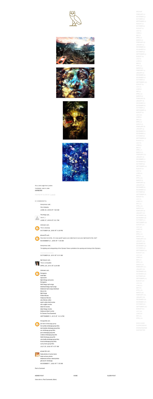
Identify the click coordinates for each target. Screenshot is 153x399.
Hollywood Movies (45, 298)
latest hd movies (45, 307)
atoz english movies (46, 304)
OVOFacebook (141, 325)
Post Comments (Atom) (50, 379)
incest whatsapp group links (48, 341)
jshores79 (43, 235)
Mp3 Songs (43, 293)
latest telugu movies (46, 309)
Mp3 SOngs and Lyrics (47, 280)
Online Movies (44, 295)
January (139, 45)
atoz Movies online (45, 300)
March (138, 40)
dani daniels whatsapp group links (50, 328)
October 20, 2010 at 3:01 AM (51, 255)
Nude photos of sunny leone (48, 354)
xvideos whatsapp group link (48, 335)
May (137, 35)
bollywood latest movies (47, 311)
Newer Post (39, 375)
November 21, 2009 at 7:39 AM (52, 241)
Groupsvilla (43, 321)
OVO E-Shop (140, 323)
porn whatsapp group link (47, 332)
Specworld (43, 278)
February (139, 14)
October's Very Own (10, 15)
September (140, 21)
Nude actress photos (46, 356)
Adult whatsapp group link (47, 337)
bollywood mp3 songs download (49, 289)
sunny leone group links (47, 344)
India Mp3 (43, 275)
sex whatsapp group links (47, 330)
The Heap (43, 215)
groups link (43, 351)
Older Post (111, 375)
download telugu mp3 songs (48, 287)
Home (75, 375)
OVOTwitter (140, 330)
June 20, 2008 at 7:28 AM (49, 210)
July (137, 31)
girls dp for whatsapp (46, 361)
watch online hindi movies (47, 302)
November (140, 17)
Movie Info (43, 291)
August (139, 23)
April (138, 37)
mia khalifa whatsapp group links (49, 339)
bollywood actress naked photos (49, 358)
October (139, 19)
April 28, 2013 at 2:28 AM (50, 266)
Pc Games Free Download (48, 313)
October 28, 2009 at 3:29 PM (51, 230)
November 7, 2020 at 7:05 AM (51, 363)
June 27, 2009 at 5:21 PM (49, 220)
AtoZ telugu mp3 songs (47, 284)
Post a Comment (40, 368)
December (140, 47)
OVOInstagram (141, 328)
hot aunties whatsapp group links (49, 326)
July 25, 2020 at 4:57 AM (49, 346)
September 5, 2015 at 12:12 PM (52, 316)
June (138, 33)
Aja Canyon (43, 260)
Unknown (43, 225)
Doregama (43, 273)
